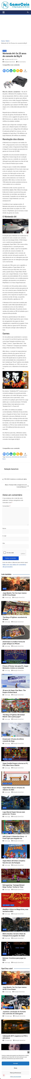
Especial (5, 1007)
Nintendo (16, 457)
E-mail (4, 536)
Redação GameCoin (9, 61)
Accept (15, 1063)
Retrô (4, 50)
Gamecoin (8, 457)
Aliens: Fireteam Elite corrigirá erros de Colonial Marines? (16, 486)
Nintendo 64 (23, 457)
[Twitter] (7, 69)
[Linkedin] (10, 69)
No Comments (22, 61)
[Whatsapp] (14, 69)
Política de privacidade (15, 1076)
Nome (4, 528)
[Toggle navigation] (3, 12)
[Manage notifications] (3, 1075)
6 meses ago (7, 597)
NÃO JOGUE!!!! (6, 905)
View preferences (15, 1073)
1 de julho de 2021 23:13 (10, 59)
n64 (13, 457)
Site (4, 543)
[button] (28, 1052)
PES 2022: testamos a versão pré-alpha (15, 479)
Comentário (6, 506)
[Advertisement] (15, 26)
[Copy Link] (17, 69)
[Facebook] (4, 69)
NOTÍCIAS (5, 759)
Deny (15, 1068)
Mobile (4, 637)
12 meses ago (8, 1016)
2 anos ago (7, 621)
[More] (21, 69)
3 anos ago (7, 670)
